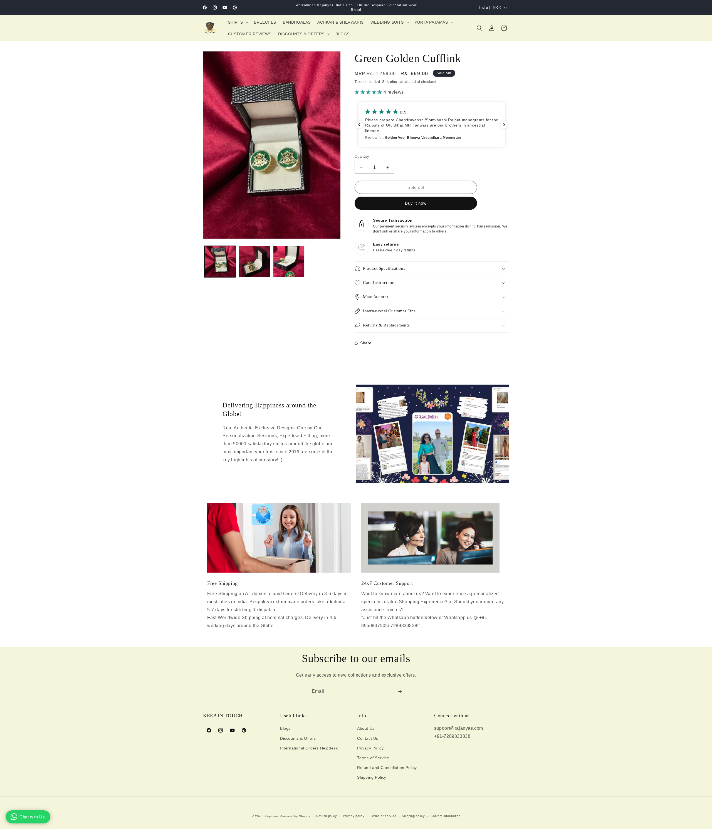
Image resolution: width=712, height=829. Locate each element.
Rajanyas (271, 816)
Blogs (285, 728)
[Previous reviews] (359, 124)
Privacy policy (354, 816)
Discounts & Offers (298, 738)
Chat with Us (32, 817)
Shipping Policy (371, 777)
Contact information (445, 816)
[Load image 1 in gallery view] (220, 261)
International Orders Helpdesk (309, 748)
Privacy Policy (370, 748)
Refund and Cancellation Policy (387, 767)
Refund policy (326, 816)
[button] (238, 22)
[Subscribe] (400, 691)
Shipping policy (413, 816)
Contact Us (367, 738)
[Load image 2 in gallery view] (254, 261)
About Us (366, 728)
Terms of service (383, 816)
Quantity (362, 156)
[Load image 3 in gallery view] (289, 261)
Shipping (389, 82)
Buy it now (416, 203)
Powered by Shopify (295, 816)
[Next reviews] (504, 124)
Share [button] (366, 343)
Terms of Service (373, 758)
